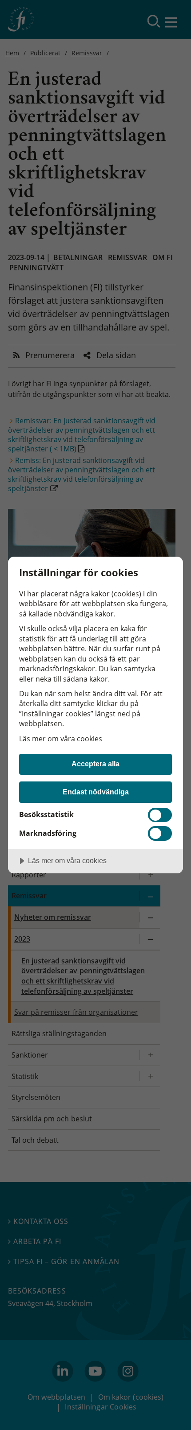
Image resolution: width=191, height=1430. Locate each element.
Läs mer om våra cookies (60, 739)
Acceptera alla (95, 764)
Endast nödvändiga (96, 792)
